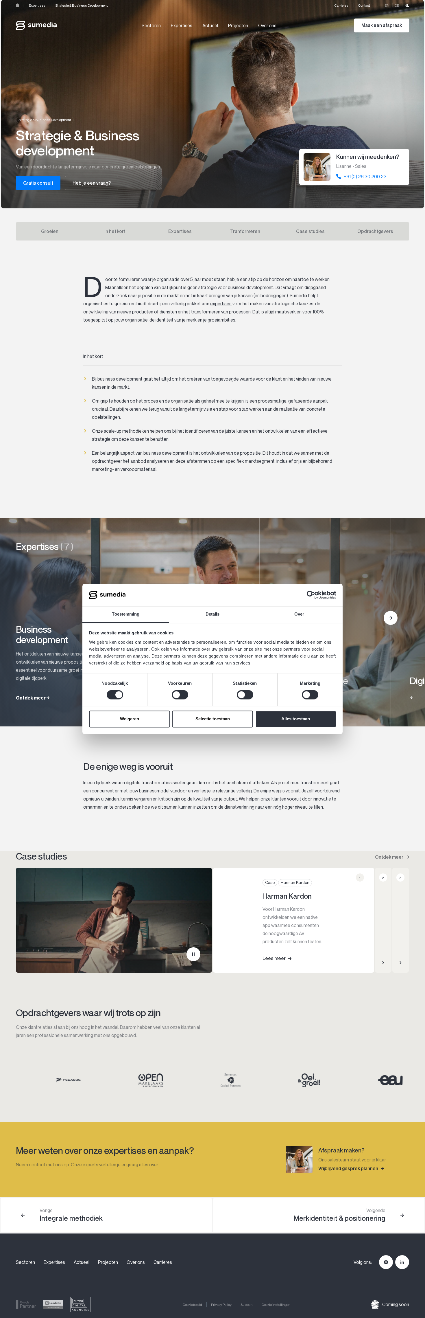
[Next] (391, 618)
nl (406, 5)
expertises (221, 303)
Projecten (238, 25)
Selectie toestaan (212, 718)
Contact (364, 5)
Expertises (37, 5)
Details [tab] (213, 614)
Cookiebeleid (192, 1304)
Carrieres (341, 5)
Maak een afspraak (381, 25)
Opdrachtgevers (375, 231)
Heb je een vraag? (92, 183)
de (397, 5)
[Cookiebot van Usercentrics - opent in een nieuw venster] (311, 595)
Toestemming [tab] (125, 614)
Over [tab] (299, 614)
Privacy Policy (221, 1304)
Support (247, 1304)
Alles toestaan (295, 718)
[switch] (180, 695)
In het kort (114, 231)
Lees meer (274, 958)
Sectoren (151, 25)
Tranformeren (245, 231)
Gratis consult (38, 183)
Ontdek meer (389, 857)
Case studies (310, 231)
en (387, 5)
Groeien (49, 231)
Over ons (267, 25)
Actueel (210, 25)
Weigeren (129, 718)
